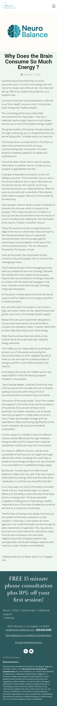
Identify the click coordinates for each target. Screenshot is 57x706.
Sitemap (9, 617)
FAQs (15, 610)
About (6, 610)
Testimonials (28, 610)
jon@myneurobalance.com (20, 629)
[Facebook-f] (26, 651)
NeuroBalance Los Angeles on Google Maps (28, 635)
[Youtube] (31, 651)
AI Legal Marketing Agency (28, 642)
